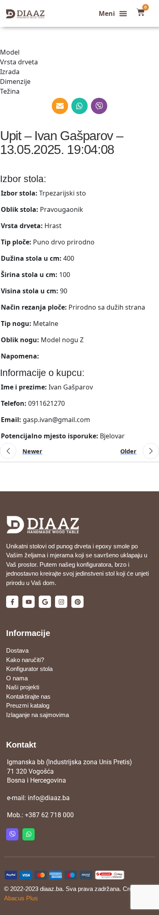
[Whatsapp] (28, 834)
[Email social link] (60, 106)
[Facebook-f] (12, 602)
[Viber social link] (99, 106)
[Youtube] (28, 602)
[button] (113, 13)
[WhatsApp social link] (79, 106)
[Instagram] (61, 602)
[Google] (45, 602)
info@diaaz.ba (49, 798)
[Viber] (12, 834)
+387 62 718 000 (49, 815)
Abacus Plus (21, 898)
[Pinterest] (77, 602)
